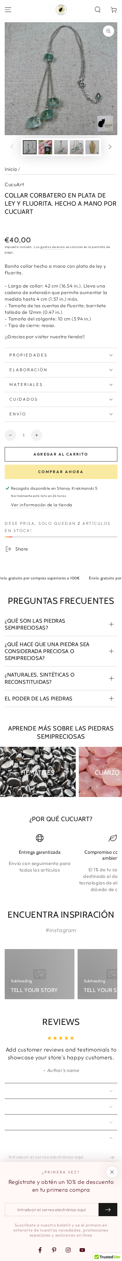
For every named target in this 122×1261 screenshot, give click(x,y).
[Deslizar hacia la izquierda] (12, 147)
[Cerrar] (112, 1172)
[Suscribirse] (113, 1157)
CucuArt (14, 184)
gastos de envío (52, 247)
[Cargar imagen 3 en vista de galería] (77, 147)
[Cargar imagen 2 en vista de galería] (61, 147)
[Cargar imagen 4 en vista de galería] (92, 147)
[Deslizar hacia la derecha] (110, 147)
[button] (97, 9)
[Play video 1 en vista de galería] (45, 147)
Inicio (11, 169)
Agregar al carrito (60, 454)
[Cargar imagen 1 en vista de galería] (30, 147)
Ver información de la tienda (41, 505)
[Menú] (8, 9)
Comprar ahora (61, 471)
